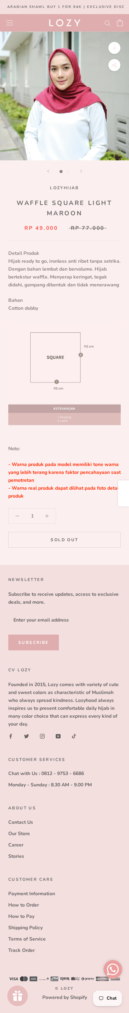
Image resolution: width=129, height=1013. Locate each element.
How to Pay (21, 916)
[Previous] (48, 171)
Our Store (19, 833)
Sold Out (64, 540)
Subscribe (33, 642)
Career (15, 845)
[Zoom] (114, 48)
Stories (16, 856)
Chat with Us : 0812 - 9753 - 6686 (46, 773)
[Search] (108, 23)
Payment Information (31, 893)
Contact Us (20, 822)
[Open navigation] (9, 22)
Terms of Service (27, 939)
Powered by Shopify (64, 997)
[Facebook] (10, 736)
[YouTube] (58, 736)
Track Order (21, 950)
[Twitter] (26, 736)
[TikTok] (74, 736)
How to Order (23, 905)
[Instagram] (42, 736)
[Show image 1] (61, 171)
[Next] (81, 171)
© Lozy (64, 988)
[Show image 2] (68, 171)
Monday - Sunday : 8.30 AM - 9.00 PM (50, 785)
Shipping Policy (25, 927)
